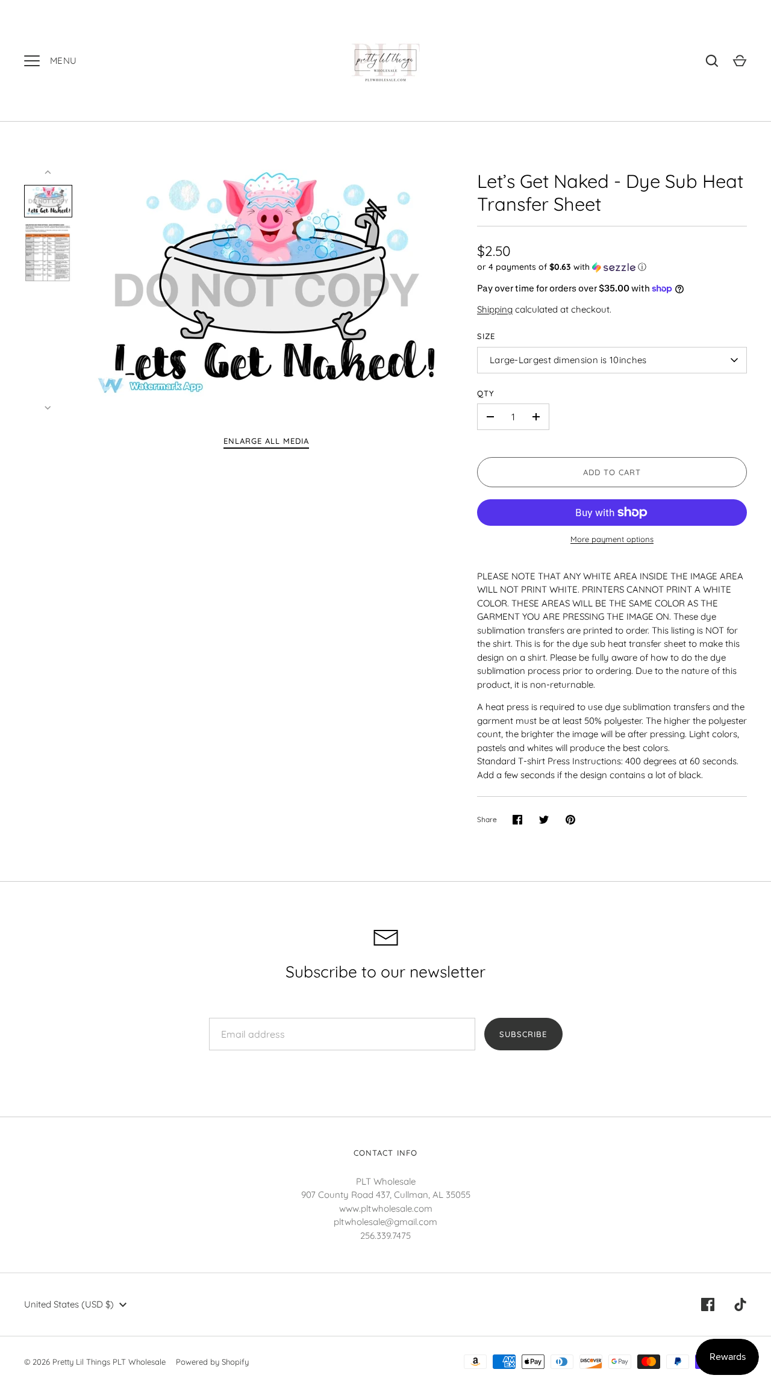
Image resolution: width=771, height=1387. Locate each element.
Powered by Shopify (212, 1362)
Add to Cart (612, 472)
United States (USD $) (69, 1304)
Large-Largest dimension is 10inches (568, 360)
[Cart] (739, 61)
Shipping (495, 309)
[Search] (712, 61)
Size (486, 336)
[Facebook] (708, 1304)
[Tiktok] (740, 1304)
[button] (612, 267)
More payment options (612, 539)
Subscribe (523, 1034)
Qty (486, 393)
